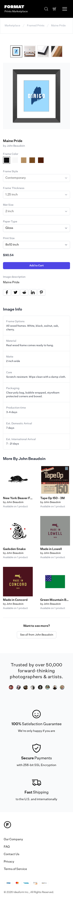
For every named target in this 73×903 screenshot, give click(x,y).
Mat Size (8, 205)
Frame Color (10, 154)
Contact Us (11, 854)
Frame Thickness (13, 188)
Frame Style (10, 171)
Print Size (9, 238)
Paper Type (10, 221)
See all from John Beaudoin (36, 634)
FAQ (7, 846)
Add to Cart (36, 265)
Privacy (9, 861)
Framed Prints (35, 25)
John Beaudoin (16, 146)
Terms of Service (15, 869)
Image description (14, 277)
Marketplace (12, 25)
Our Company (13, 839)
